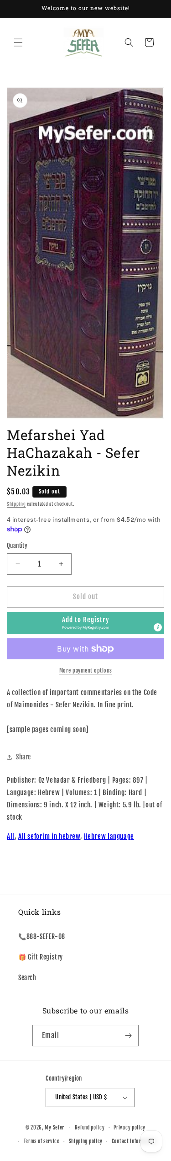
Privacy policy (129, 1127)
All (11, 836)
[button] (18, 42)
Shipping (16, 504)
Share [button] (23, 757)
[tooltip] (158, 627)
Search (27, 977)
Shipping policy (86, 1141)
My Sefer (54, 1127)
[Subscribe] (128, 1035)
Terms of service (42, 1141)
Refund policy (90, 1127)
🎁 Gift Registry (40, 957)
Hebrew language (109, 836)
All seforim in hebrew (49, 836)
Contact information (134, 1141)
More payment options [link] (85, 670)
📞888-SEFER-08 (41, 936)
